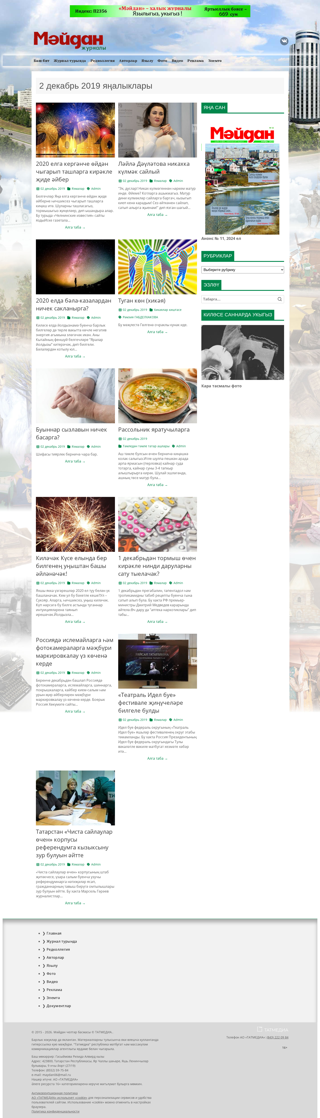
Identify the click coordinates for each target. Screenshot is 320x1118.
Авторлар (128, 61)
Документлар (59, 1005)
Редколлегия (103, 61)
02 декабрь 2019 (52, 188)
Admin (96, 188)
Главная (54, 933)
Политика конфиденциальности (55, 1111)
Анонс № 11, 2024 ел (221, 238)
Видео (177, 61)
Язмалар (78, 188)
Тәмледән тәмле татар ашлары (146, 446)
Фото (162, 61)
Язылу (147, 61)
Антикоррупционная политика (55, 1093)
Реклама (195, 61)
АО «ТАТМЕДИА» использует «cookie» (59, 1098)
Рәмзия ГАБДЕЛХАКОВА (140, 317)
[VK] (284, 41)
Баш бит (41, 61)
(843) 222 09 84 (277, 1037)
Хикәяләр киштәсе (168, 310)
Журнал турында (70, 61)
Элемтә (215, 61)
